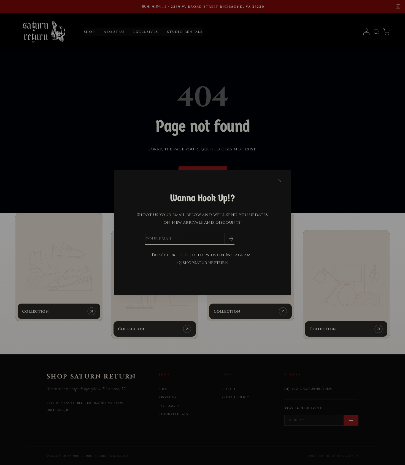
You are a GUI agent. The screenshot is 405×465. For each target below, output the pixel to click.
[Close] (280, 180)
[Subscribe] (227, 238)
